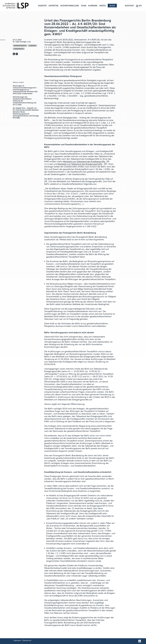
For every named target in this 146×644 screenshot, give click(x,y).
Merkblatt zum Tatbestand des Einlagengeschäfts (80, 164)
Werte (102, 5)
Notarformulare (69, 5)
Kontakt (129, 5)
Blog (112, 5)
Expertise (53, 5)
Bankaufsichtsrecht (20, 45)
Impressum (17, 640)
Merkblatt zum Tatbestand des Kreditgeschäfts (84, 161)
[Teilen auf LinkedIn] (14, 54)
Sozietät (42, 5)
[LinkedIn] (139, 641)
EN (140, 5)
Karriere (92, 5)
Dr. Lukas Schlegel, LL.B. (22, 42)
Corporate (32, 45)
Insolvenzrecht (18, 49)
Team (83, 5)
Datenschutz (26, 640)
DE (137, 5)
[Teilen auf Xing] (17, 54)
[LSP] (16, 6)
